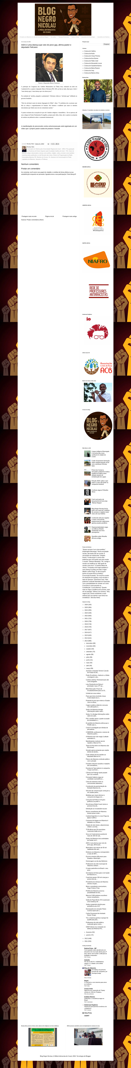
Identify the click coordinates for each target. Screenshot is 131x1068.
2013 (86, 641)
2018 (86, 627)
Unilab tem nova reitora (93, 693)
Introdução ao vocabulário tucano (96, 808)
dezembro (89, 643)
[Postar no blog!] (53, 144)
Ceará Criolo (88, 988)
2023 (86, 613)
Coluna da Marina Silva (91, 73)
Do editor (53, 37)
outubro (88, 649)
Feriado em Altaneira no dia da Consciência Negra (34, 37)
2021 (86, 618)
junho (88, 660)
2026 (86, 604)
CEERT (86, 1015)
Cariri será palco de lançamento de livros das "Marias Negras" (99, 501)
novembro (89, 646)
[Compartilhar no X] (55, 144)
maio (88, 662)
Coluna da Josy (89, 70)
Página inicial (49, 216)
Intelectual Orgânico (91, 1005)
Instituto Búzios (89, 997)
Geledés (87, 960)
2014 (86, 638)
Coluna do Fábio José (91, 61)
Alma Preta (88, 1013)
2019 (86, 624)
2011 (86, 941)
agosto (88, 654)
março (88, 668)
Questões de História (103, 37)
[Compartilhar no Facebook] (57, 144)
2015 (86, 635)
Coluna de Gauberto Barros (93, 65)
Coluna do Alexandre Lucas (93, 63)
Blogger (88, 1056)
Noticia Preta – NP (90, 948)
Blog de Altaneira (90, 968)
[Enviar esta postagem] (48, 144)
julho (88, 657)
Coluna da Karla (89, 53)
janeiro (88, 935)
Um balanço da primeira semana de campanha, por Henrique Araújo (99, 971)
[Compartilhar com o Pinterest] (58, 144)
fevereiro (89, 932)
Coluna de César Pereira (92, 56)
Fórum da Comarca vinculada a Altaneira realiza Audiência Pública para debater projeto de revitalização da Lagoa (101, 473)
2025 (86, 607)
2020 (86, 621)
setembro (89, 651)
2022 (86, 615)
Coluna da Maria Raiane (92, 68)
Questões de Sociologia (88, 37)
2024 (86, 610)
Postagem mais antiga (70, 216)
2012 (86, 938)
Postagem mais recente (29, 216)
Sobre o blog (75, 37)
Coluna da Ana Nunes (91, 58)
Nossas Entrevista (64, 37)
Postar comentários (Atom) (35, 220)
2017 (86, 629)
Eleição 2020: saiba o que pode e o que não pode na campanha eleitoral (100, 482)
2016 (86, 632)
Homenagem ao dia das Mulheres (96, 861)
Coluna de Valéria (90, 51)
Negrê (86, 980)
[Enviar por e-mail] (51, 144)
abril (87, 665)
